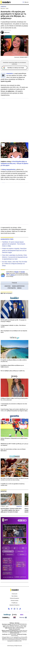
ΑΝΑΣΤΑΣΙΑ (8, 286)
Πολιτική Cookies (14, 600)
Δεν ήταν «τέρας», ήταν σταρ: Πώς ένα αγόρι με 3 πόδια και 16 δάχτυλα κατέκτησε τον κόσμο (14, 263)
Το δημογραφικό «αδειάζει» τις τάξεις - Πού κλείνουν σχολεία (13, 326)
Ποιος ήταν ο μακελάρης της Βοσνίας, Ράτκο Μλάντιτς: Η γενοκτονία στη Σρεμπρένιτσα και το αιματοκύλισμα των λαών (14, 257)
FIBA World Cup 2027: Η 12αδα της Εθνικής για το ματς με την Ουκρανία (14, 444)
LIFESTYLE (3, 6)
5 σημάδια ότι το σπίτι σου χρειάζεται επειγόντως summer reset (12, 484)
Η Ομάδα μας (14, 602)
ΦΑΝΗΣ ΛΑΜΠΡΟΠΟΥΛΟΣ (18, 286)
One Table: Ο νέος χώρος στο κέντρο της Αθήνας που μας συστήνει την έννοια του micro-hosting (14, 479)
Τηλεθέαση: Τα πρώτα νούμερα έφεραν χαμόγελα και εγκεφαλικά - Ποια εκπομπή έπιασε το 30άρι (13, 244)
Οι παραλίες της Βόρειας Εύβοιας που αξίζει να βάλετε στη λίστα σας (14, 360)
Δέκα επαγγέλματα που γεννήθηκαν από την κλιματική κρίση (14, 331)
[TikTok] (20, 608)
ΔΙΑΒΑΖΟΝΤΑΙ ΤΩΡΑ (7, 239)
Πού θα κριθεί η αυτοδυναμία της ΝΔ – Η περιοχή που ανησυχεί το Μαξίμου (13, 320)
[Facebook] (11, 608)
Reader (17, 271)
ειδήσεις (12, 274)
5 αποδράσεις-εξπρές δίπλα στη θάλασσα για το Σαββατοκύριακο (12, 366)
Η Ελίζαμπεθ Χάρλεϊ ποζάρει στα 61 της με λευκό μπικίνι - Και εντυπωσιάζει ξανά (14, 399)
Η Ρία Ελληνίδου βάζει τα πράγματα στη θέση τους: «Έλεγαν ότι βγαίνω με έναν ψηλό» (14, 163)
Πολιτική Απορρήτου (14, 598)
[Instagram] (14, 608)
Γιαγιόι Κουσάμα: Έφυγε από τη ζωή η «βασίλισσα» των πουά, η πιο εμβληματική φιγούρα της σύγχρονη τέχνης (14, 410)
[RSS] (9, 608)
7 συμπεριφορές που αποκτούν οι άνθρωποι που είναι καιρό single (14, 404)
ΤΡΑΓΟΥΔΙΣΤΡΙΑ (12, 288)
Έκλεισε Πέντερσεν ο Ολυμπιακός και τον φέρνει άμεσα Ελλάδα (14, 439)
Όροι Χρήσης (14, 596)
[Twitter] (17, 608)
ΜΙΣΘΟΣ (19, 288)
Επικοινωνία (14, 593)
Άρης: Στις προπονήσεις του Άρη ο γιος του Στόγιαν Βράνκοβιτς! (13, 450)
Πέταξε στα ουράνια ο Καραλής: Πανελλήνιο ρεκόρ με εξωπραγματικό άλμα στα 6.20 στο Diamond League (14, 250)
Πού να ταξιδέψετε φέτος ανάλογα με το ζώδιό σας (13, 370)
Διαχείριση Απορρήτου (14, 605)
